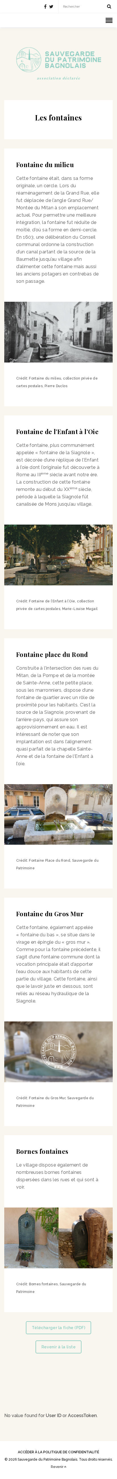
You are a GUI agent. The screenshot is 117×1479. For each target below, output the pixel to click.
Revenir (57, 1467)
